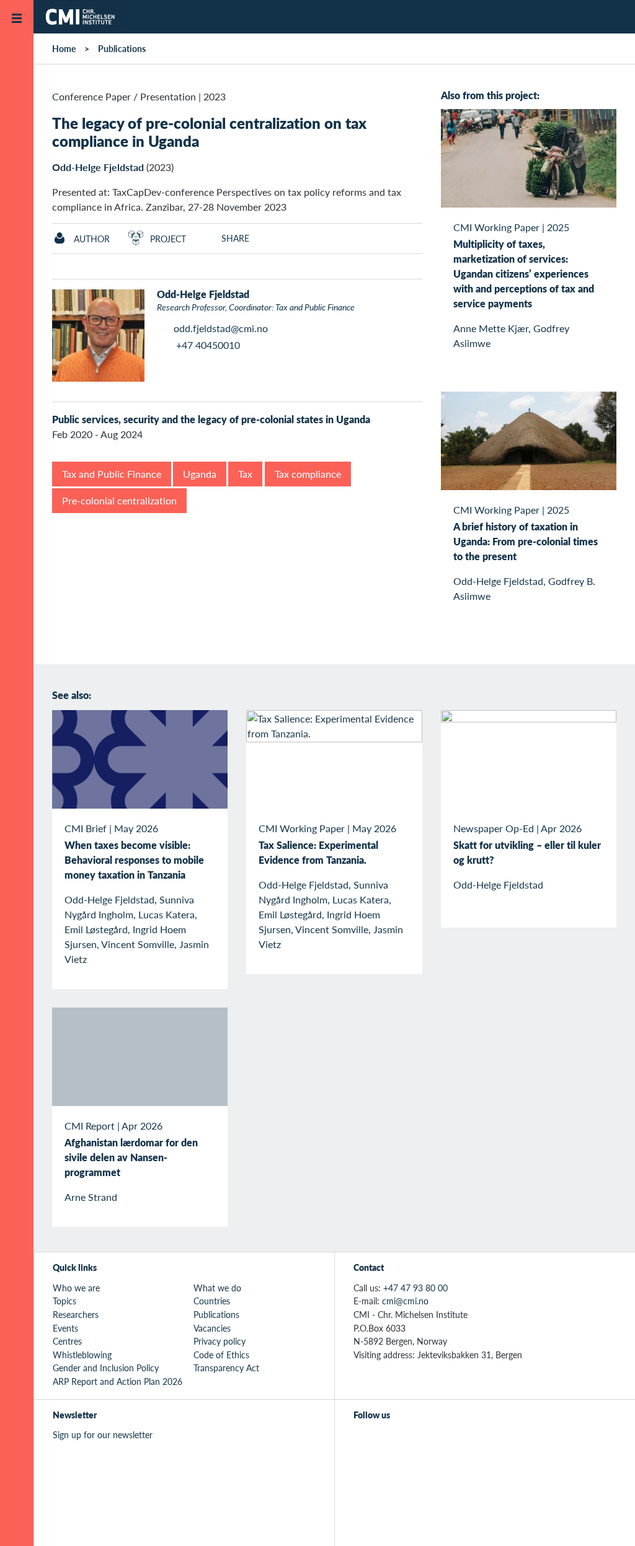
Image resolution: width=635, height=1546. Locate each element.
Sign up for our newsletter (103, 1434)
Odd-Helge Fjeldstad (98, 167)
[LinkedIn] (447, 1441)
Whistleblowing (82, 1354)
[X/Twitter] (361, 1441)
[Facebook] (389, 1441)
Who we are (76, 1287)
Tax (245, 474)
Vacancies (212, 1328)
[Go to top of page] (607, 1520)
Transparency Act (226, 1367)
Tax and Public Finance (111, 474)
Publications (122, 48)
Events (65, 1328)
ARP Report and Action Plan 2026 (117, 1381)
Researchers (76, 1314)
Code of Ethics (221, 1354)
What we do (217, 1287)
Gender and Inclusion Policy (106, 1367)
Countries (211, 1300)
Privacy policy (219, 1341)
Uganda (199, 474)
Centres (67, 1341)
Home (64, 48)
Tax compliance (308, 474)
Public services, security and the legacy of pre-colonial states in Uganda (211, 419)
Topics (64, 1300)
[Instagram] (418, 1441)
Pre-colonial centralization (119, 500)
